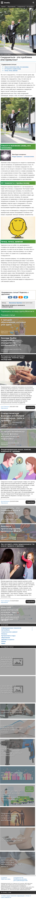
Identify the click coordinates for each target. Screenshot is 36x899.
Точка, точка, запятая (11, 70)
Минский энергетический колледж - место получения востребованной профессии (10, 613)
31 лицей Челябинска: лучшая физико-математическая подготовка (13, 435)
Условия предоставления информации (12, 896)
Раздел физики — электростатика (23, 156)
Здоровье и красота (7, 639)
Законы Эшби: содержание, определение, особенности (9, 342)
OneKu (7, 2)
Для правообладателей (20, 880)
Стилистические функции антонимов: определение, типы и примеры (13, 417)
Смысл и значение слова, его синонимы (16, 67)
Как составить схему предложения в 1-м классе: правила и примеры (17, 545)
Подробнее (30, 407)
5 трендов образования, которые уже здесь (13, 322)
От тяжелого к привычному (13, 69)
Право (3, 643)
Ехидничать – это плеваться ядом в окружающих (10, 510)
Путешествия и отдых (8, 636)
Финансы (4, 634)
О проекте (4, 877)
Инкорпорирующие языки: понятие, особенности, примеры (16, 450)
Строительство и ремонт (9, 632)
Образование (4, 333)
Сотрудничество (18, 877)
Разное (3, 641)
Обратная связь (5, 879)
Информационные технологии (11, 628)
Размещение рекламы (20, 879)
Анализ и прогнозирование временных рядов (11, 528)
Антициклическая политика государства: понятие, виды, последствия (13, 357)
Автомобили (5, 630)
